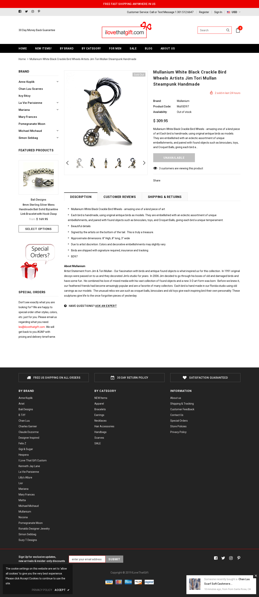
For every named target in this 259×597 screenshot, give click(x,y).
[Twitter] (27, 11)
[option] (38, 196)
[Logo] (126, 30)
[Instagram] (33, 11)
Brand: (157, 100)
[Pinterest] (40, 11)
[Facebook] (21, 11)
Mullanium (183, 100)
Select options (38, 229)
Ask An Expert (106, 305)
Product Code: (162, 106)
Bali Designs (38, 199)
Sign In (218, 12)
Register (204, 12)
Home (22, 59)
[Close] (255, 575)
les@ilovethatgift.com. (32, 326)
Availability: (160, 111)
